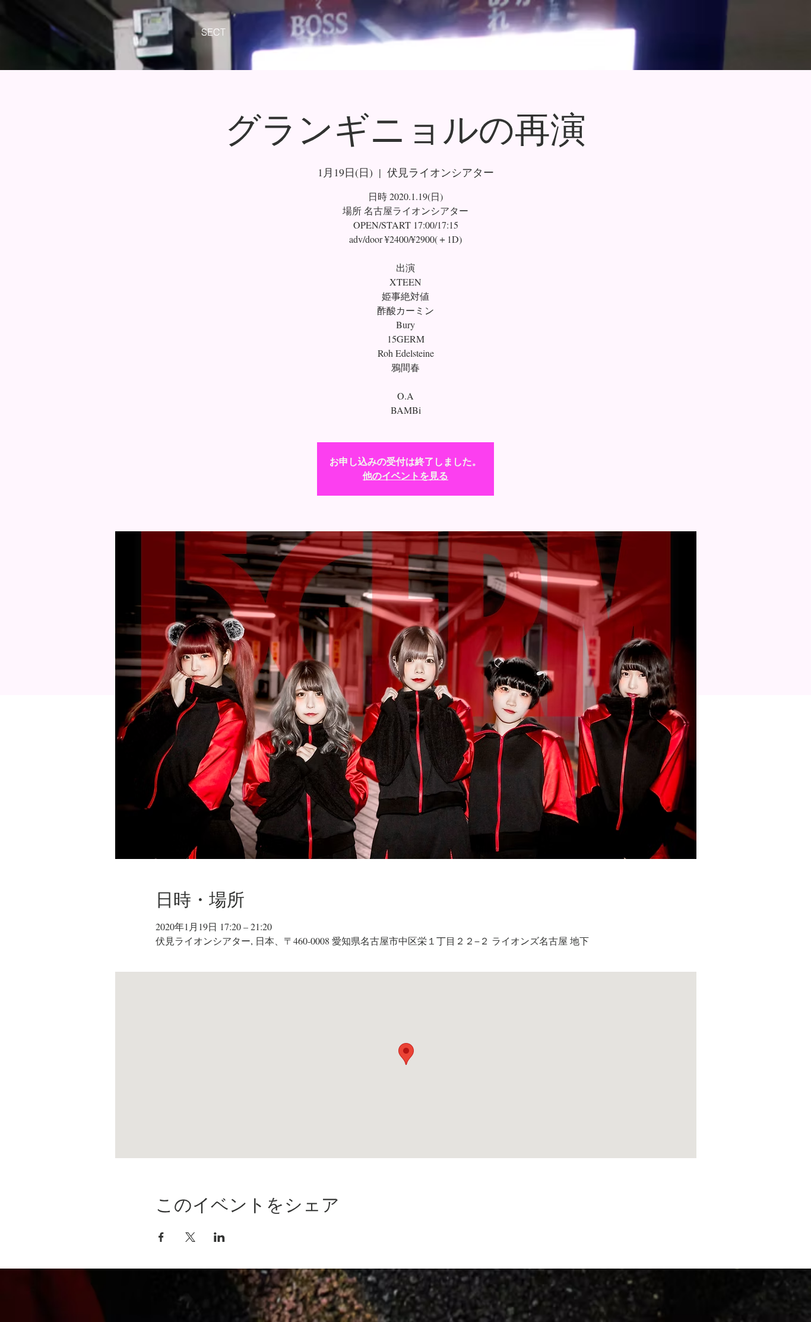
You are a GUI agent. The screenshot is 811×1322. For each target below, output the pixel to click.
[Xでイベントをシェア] (190, 1237)
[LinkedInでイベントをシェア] (219, 1237)
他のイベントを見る (405, 475)
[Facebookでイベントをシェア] (161, 1237)
